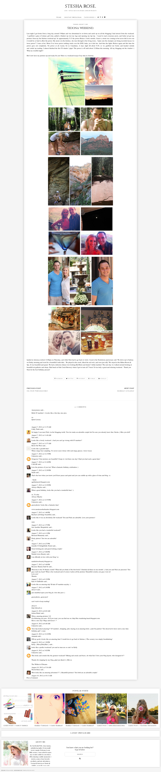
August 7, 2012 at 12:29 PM (41, 485)
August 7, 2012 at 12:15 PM (41, 454)
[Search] (80, 758)
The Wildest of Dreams (39, 664)
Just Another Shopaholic (40, 527)
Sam (33, 437)
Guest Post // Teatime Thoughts (142, 725)
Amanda (34, 636)
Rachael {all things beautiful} (42, 514)
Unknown (35, 456)
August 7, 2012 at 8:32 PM (41, 579)
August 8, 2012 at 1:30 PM (41, 642)
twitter (70, 378)
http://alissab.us (37, 608)
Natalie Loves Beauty (39, 554)
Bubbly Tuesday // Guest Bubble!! (49, 725)
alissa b (34, 589)
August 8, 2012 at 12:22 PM (41, 634)
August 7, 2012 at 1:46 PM (41, 512)
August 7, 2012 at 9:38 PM (41, 587)
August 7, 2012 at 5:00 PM (41, 552)
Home (58, 17)
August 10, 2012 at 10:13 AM (42, 675)
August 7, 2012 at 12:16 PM (41, 462)
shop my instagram (72, 17)
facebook (59, 378)
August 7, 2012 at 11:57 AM (41, 443)
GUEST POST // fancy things (15, 725)
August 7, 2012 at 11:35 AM (41, 427)
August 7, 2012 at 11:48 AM (41, 435)
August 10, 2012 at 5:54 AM (41, 667)
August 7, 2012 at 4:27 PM (41, 543)
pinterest (81, 378)
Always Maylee (37, 487)
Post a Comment (32, 678)
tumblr (92, 378)
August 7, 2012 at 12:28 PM (41, 470)
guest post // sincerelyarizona (111, 725)
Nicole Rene (36, 669)
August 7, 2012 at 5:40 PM (41, 564)
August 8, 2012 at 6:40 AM (41, 623)
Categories (89, 17)
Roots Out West (37, 445)
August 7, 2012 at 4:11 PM (41, 533)
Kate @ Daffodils (37, 581)
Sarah (33, 472)
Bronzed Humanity (38, 535)
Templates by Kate (28, 770)
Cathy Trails (36, 429)
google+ (104, 378)
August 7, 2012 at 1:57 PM (41, 525)
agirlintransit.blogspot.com (41, 482)
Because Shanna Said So (40, 566)
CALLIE (34, 464)
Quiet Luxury (36, 419)
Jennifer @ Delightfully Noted (42, 546)
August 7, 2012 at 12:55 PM (41, 500)
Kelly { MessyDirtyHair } (40, 644)
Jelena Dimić (36, 613)
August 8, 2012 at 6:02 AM (41, 611)
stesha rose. (80, 6)
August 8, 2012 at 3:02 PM (41, 650)
